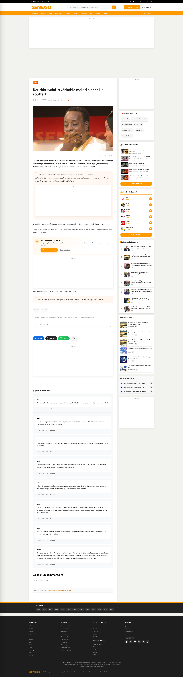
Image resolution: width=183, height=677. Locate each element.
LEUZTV (95, 634)
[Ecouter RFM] (150, 198)
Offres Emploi (64, 645)
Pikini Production (97, 637)
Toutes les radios (136, 235)
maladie (44, 310)
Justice (50, 13)
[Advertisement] (91, 33)
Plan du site (82, 666)
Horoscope (64, 642)
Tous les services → (66, 650)
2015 (105, 609)
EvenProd (95, 631)
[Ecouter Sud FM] (150, 210)
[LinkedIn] (143, 641)
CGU (126, 634)
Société (43, 13)
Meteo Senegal (65, 629)
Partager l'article (65, 250)
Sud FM (95, 652)
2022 (62, 609)
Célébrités (84, 13)
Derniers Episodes (98, 626)
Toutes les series (136, 184)
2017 (93, 609)
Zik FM (94, 649)
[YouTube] (147, 1)
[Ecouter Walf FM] (150, 216)
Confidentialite (129, 631)
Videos (31, 653)
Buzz (91, 13)
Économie (76, 13)
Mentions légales (89, 666)
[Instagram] (139, 641)
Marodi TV (95, 629)
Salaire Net (64, 631)
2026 (38, 609)
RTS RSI (95, 655)
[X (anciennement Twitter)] (144, 1)
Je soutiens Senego (49, 250)
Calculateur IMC (65, 639)
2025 (44, 609)
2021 (69, 609)
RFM (94, 647)
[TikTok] (151, 1)
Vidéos (105, 13)
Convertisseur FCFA (66, 626)
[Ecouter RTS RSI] (150, 222)
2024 (50, 609)
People (31, 639)
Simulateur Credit (65, 647)
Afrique (68, 13)
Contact (127, 629)
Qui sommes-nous (130, 626)
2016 (99, 609)
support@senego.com (114, 664)
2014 (111, 609)
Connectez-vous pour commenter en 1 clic (59, 590)
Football (31, 645)
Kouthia (36, 310)
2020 (75, 609)
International (59, 13)
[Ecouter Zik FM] (150, 204)
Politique (35, 13)
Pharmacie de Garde (66, 637)
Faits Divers (32, 650)
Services (143, 13)
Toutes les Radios (97, 644)
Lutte (30, 647)
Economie (31, 634)
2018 (87, 609)
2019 (81, 609)
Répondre (52, 409)
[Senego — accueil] (42, 7)
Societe (31, 629)
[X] (130, 641)
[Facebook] (141, 1)
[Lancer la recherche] (114, 7)
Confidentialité (100, 666)
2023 (56, 609)
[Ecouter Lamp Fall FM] (150, 228)
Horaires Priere (65, 634)
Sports (98, 13)
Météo (149, 13)
